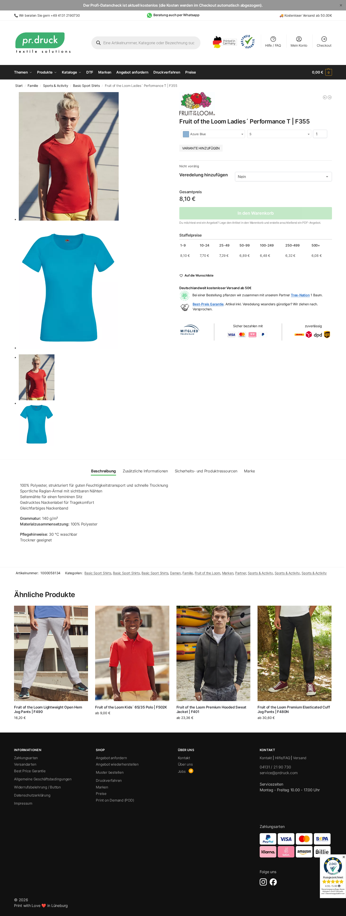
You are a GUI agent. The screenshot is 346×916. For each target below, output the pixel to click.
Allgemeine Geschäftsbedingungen (43, 779)
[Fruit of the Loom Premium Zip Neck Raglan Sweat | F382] (329, 97)
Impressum (23, 803)
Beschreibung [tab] (103, 471)
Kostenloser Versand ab (302, 15)
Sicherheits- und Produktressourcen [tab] (206, 471)
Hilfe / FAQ (273, 45)
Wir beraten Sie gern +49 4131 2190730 (49, 15)
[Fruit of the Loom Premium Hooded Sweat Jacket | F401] (213, 653)
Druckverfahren (109, 780)
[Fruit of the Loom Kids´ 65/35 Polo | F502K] (132, 653)
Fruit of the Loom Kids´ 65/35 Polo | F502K (131, 707)
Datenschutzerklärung (32, 795)
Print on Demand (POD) (115, 800)
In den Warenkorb (256, 213)
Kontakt (184, 758)
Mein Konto (299, 45)
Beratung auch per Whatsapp (176, 15)
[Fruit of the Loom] (197, 104)
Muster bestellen (109, 772)
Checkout (324, 45)
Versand (299, 758)
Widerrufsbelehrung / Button (37, 787)
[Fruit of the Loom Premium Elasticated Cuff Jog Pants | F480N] (294, 653)
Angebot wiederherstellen (117, 764)
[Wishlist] (80, 612)
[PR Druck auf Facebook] (273, 882)
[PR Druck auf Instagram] (263, 882)
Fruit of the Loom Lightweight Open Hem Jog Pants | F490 (48, 709)
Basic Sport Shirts (86, 86)
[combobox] (213, 134)
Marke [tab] (249, 471)
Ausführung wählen (51, 728)
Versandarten (25, 764)
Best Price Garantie (30, 771)
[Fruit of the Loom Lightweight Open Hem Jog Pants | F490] (51, 653)
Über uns (185, 764)
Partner (240, 573)
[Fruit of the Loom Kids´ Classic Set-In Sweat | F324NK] (324, 97)
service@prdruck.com (279, 772)
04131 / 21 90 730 (275, 767)
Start (19, 86)
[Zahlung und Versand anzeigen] (296, 845)
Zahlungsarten (26, 758)
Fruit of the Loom (207, 573)
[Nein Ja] (283, 176)
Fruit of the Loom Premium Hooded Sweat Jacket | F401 (211, 709)
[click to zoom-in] (93, 156)
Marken (228, 573)
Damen (175, 573)
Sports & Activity (55, 86)
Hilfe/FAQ (282, 758)
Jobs (182, 771)
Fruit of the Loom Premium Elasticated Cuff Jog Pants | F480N (294, 709)
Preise (101, 793)
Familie (33, 86)
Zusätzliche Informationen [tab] (145, 471)
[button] (322, 72)
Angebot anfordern (111, 758)
